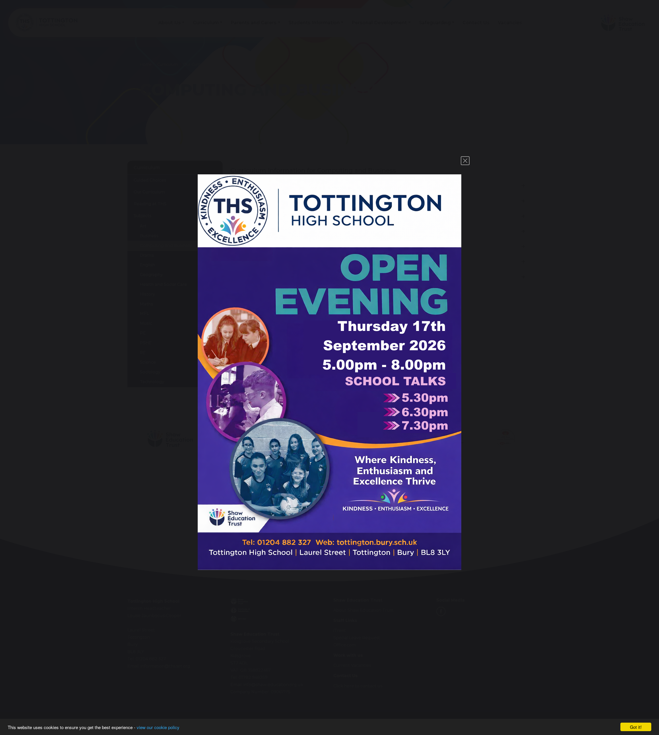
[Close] (465, 160)
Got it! (636, 727)
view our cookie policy (158, 727)
